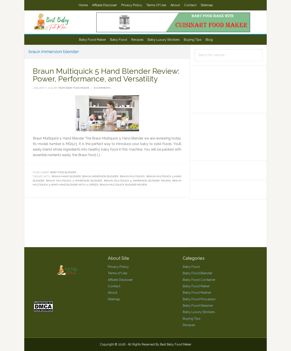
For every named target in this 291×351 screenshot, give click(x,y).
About (112, 292)
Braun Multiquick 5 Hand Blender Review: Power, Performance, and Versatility (106, 75)
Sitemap (114, 299)
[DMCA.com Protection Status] (43, 310)
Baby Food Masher (197, 292)
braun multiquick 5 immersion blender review (137, 180)
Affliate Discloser (120, 280)
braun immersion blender (100, 176)
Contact (114, 286)
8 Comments (102, 87)
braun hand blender (66, 176)
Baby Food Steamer (198, 305)
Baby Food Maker (196, 286)
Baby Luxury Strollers (199, 312)
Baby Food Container (199, 280)
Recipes (189, 325)
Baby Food (191, 267)
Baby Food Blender (63, 172)
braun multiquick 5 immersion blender (74, 180)
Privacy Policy (118, 267)
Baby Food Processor (199, 299)
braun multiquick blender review (123, 184)
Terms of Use (117, 273)
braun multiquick (132, 176)
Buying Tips (191, 319)
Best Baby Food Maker (60, 22)
